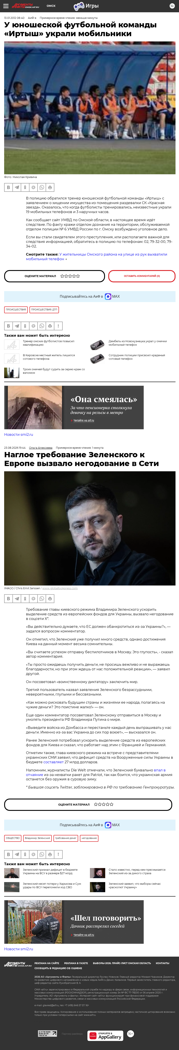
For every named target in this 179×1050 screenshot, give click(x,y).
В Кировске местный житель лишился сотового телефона (49, 357)
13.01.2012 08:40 (14, 18)
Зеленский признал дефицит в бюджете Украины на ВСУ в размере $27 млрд (50, 871)
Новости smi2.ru (18, 434)
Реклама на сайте (46, 963)
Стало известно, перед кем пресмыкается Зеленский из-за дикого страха (137, 871)
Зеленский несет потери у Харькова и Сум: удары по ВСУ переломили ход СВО (52, 885)
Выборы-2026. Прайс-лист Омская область (122, 963)
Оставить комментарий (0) (142, 276)
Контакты (162, 963)
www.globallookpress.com (60, 588)
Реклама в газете (76, 963)
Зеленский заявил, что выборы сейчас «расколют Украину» (135, 885)
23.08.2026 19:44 (15, 447)
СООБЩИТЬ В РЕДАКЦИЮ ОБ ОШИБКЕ (58, 968)
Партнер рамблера (72, 1033)
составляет (54, 762)
